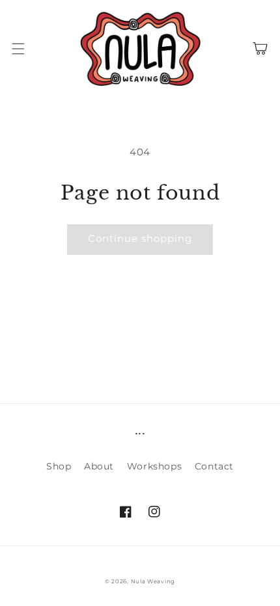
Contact (214, 466)
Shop (58, 466)
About (99, 466)
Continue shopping (140, 238)
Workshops (154, 466)
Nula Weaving (153, 581)
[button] (18, 48)
